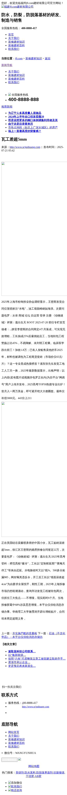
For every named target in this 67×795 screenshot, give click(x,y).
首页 (11, 34)
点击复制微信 (9, 759)
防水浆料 (30, 772)
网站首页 (13, 732)
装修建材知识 (16, 41)
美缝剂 (20, 772)
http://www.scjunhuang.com (25, 147)
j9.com (19, 58)
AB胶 (38, 776)
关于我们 (13, 38)
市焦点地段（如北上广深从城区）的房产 (33, 127)
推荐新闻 (6, 106)
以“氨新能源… (17, 655)
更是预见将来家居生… (22, 665)
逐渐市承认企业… (19, 662)
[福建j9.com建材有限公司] (17, 6)
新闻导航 (6, 65)
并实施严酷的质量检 (24, 633)
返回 (47, 58)
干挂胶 (30, 776)
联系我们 (13, 48)
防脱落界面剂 (44, 772)
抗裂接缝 (58, 772)
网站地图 (33, 766)
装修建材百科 (16, 45)
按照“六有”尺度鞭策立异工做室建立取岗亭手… (37, 658)
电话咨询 (16, 790)
